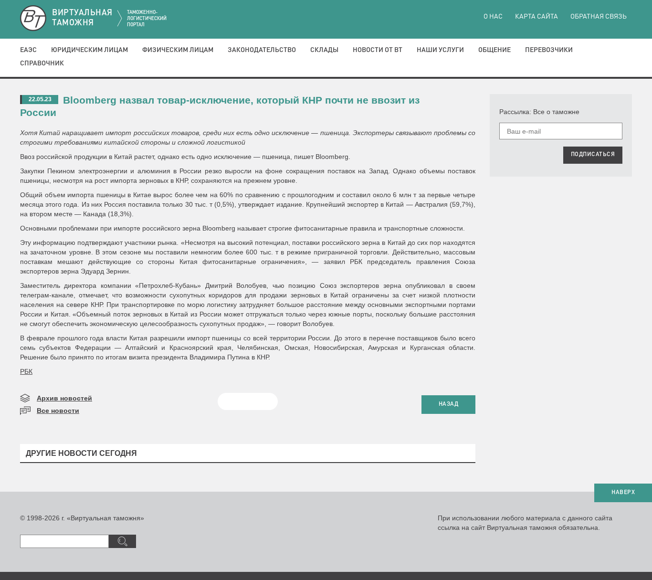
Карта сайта (536, 16)
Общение (494, 50)
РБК (26, 371)
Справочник (42, 63)
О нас (493, 16)
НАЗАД (449, 404)
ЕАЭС (28, 50)
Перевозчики (549, 50)
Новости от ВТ (377, 50)
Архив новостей (64, 398)
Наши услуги (440, 50)
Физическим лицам (177, 50)
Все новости (58, 410)
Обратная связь (598, 16)
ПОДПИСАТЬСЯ (593, 155)
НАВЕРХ (623, 493)
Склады (324, 50)
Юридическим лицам (89, 50)
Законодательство (262, 50)
